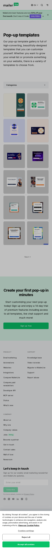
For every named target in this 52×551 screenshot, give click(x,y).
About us (7, 420)
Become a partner (11, 440)
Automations (8, 363)
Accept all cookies (26, 544)
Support (30, 373)
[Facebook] (4, 499)
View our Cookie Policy (28, 525)
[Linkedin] (17, 499)
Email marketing (10, 358)
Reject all (26, 537)
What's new (8, 405)
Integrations (8, 373)
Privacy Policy (29, 494)
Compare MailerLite (11, 377)
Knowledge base (34, 358)
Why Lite (7, 425)
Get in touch (8, 445)
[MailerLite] (11, 5)
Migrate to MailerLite (36, 368)
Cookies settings (26, 531)
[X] (9, 499)
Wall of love (8, 455)
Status (6, 400)
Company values (10, 430)
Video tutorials (33, 363)
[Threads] (26, 499)
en (35, 5)
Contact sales (9, 450)
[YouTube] (13, 499)
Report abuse (33, 377)
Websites (7, 368)
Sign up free (26, 326)
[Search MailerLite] (42, 5)
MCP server (8, 395)
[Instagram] (22, 499)
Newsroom (7, 459)
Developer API (9, 390)
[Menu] (47, 5)
